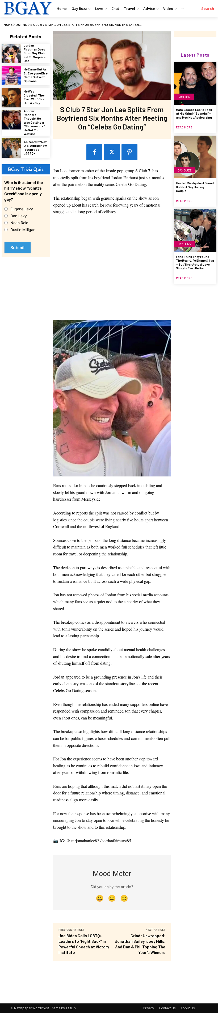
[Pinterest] (129, 152)
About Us (188, 1008)
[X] (112, 152)
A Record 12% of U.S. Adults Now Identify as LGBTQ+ (35, 147)
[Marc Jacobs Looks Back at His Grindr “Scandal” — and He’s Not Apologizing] (195, 83)
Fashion (184, 97)
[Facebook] (94, 152)
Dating (21, 24)
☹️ (124, 898)
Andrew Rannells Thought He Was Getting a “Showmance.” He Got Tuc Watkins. (34, 122)
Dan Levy (18, 216)
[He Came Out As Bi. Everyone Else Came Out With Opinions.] (11, 75)
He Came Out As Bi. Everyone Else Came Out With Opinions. (35, 74)
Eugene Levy (21, 209)
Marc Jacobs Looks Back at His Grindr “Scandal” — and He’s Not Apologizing (194, 113)
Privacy (148, 1008)
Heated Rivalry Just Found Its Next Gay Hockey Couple (195, 186)
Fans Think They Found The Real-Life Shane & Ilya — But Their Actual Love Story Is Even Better (195, 262)
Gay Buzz (185, 170)
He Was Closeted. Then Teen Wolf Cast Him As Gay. (35, 96)
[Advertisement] (112, 270)
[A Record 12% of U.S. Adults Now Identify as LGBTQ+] (11, 148)
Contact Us (167, 1008)
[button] (207, 8)
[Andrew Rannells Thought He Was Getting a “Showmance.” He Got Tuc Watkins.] (11, 119)
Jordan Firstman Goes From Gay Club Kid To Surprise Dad (34, 52)
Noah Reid (19, 222)
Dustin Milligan (22, 229)
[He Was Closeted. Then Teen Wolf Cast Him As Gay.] (11, 97)
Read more (184, 127)
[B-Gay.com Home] (27, 8)
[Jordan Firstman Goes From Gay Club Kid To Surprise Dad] (11, 53)
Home (8, 24)
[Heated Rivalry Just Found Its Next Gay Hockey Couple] (195, 157)
